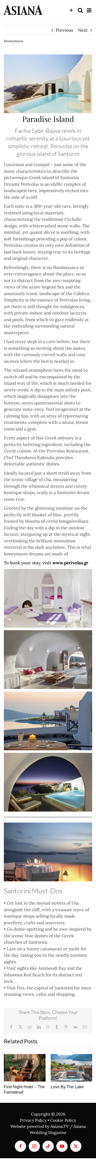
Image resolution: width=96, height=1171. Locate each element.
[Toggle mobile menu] (89, 10)
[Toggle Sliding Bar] (71, 10)
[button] (8, 1074)
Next (83, 30)
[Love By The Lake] (71, 1068)
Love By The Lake (67, 1087)
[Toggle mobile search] (80, 10)
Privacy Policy (33, 1120)
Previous (64, 30)
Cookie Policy (63, 1120)
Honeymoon (13, 41)
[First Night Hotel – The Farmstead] (25, 1068)
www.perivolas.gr (70, 563)
